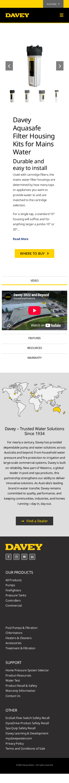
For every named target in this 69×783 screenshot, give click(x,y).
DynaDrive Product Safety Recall (27, 723)
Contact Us (13, 696)
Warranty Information (20, 691)
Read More (21, 239)
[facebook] (9, 557)
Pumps (10, 585)
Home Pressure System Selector (27, 670)
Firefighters (13, 590)
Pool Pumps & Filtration (21, 628)
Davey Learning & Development (27, 733)
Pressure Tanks (16, 595)
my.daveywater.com (19, 738)
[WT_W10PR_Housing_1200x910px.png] (34, 66)
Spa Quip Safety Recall (21, 728)
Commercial (14, 605)
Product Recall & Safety (21, 686)
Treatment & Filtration (20, 648)
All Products (14, 580)
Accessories (13, 643)
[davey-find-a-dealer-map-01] (34, 382)
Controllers (13, 600)
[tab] (34, 280)
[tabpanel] (34, 310)
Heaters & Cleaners (19, 638)
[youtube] (24, 557)
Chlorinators (14, 633)
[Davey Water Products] (17, 13)
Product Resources (18, 675)
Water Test (13, 680)
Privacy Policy (15, 743)
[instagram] (16, 557)
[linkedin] (32, 557)
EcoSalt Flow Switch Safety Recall (27, 718)
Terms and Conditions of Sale (25, 748)
